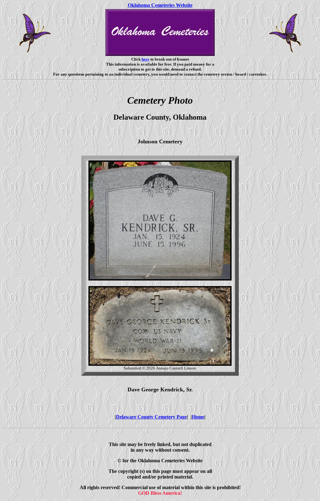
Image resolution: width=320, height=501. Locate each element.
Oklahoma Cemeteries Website (160, 5)
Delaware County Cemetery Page (151, 416)
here (145, 59)
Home (198, 416)
